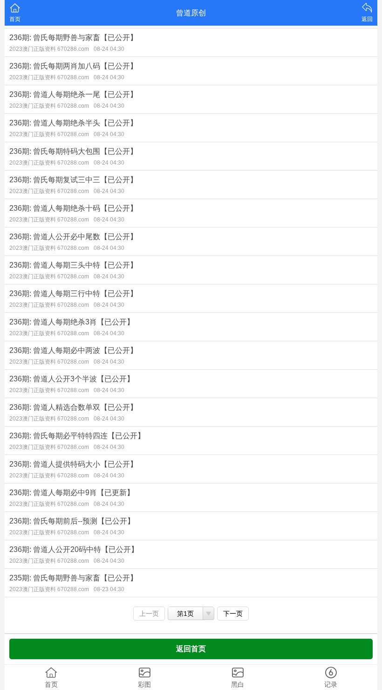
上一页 (149, 613)
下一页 (233, 613)
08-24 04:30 (109, 49)
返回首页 (191, 649)
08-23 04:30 (109, 589)
